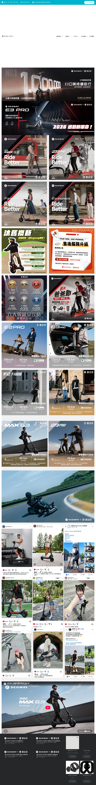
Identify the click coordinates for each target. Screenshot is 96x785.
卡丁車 (75, 36)
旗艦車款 (58, 36)
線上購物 (83, 36)
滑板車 (67, 36)
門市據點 (92, 36)
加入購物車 (72, 756)
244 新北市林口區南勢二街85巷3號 (42, 2)
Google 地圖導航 (89, 2)
